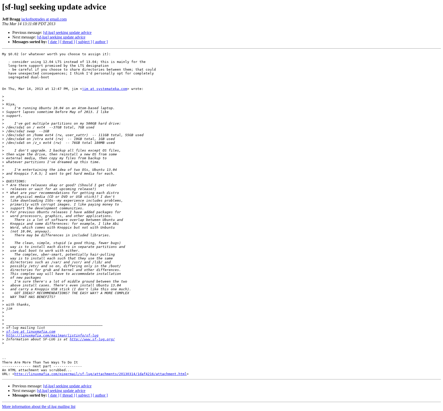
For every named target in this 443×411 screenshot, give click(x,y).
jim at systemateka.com (104, 89)
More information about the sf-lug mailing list (38, 406)
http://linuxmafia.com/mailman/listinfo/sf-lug (52, 335)
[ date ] (53, 42)
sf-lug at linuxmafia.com (30, 331)
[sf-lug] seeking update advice (67, 32)
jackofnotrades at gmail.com (44, 19)
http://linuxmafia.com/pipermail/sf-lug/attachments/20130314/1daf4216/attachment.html (100, 374)
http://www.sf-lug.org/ (92, 339)
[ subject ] (84, 42)
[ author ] (100, 42)
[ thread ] (67, 42)
